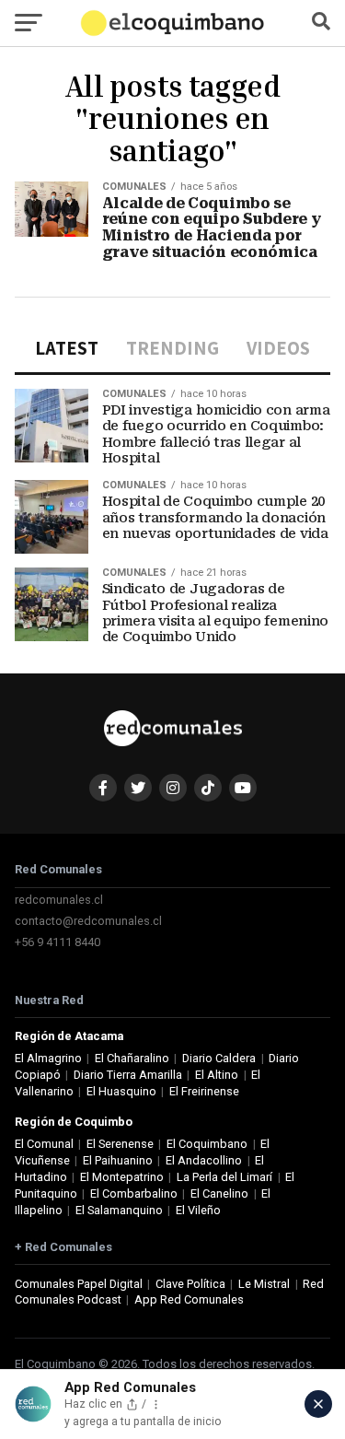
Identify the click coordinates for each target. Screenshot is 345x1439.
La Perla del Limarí (224, 1177)
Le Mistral (264, 1284)
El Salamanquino (119, 1210)
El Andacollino (204, 1160)
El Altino (216, 1075)
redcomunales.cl (59, 900)
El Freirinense (204, 1091)
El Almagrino (48, 1058)
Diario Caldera (219, 1058)
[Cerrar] (318, 1404)
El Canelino (219, 1193)
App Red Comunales (189, 1299)
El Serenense (120, 1144)
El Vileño (198, 1210)
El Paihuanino (118, 1160)
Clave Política (190, 1284)
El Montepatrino (122, 1177)
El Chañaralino (132, 1058)
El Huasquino (121, 1091)
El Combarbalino (134, 1193)
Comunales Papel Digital (79, 1284)
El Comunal (44, 1144)
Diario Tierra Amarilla (128, 1075)
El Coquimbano (207, 1144)
